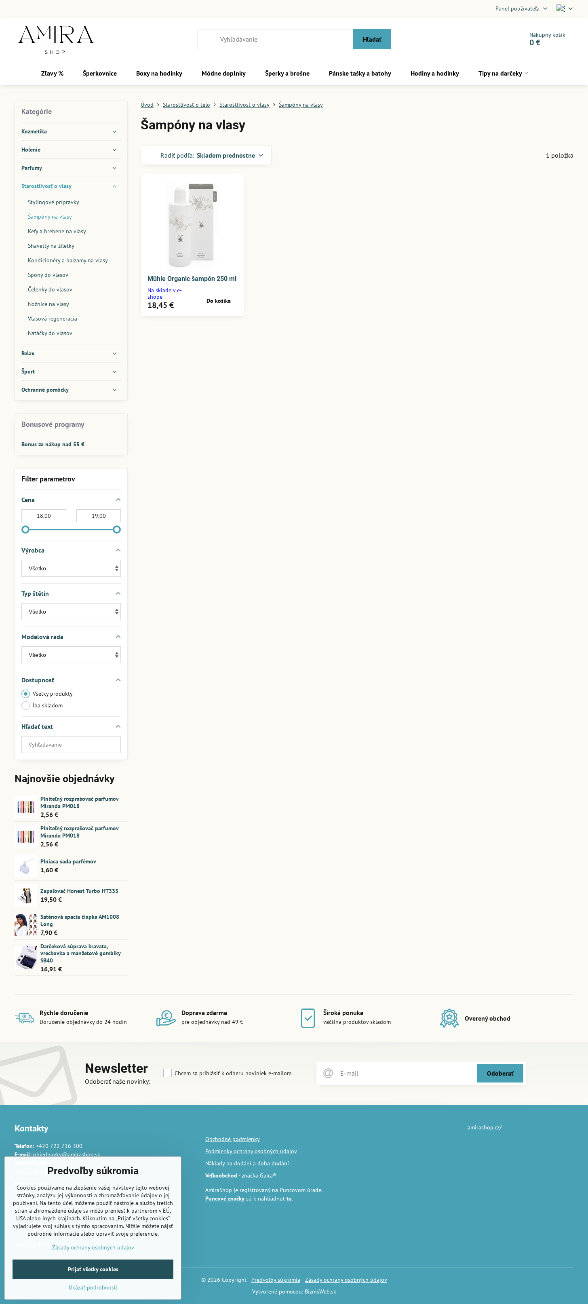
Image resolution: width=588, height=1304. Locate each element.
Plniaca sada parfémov (68, 861)
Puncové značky (224, 1198)
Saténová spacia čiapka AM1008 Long (79, 920)
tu (289, 1198)
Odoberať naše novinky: (117, 1081)
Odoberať (500, 1073)
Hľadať (372, 39)
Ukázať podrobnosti (93, 1287)
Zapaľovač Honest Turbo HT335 (79, 891)
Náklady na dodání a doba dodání (247, 1163)
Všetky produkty (53, 693)
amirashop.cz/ (485, 1127)
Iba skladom (48, 705)
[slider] (25, 529)
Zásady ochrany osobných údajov (346, 1279)
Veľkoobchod (221, 1175)
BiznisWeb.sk (320, 1291)
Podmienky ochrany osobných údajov (251, 1151)
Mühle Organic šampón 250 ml (192, 279)
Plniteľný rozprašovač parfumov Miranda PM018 (79, 802)
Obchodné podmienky (232, 1139)
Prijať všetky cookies (93, 1269)
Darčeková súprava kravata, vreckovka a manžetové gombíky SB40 (80, 953)
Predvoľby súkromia (275, 1279)
